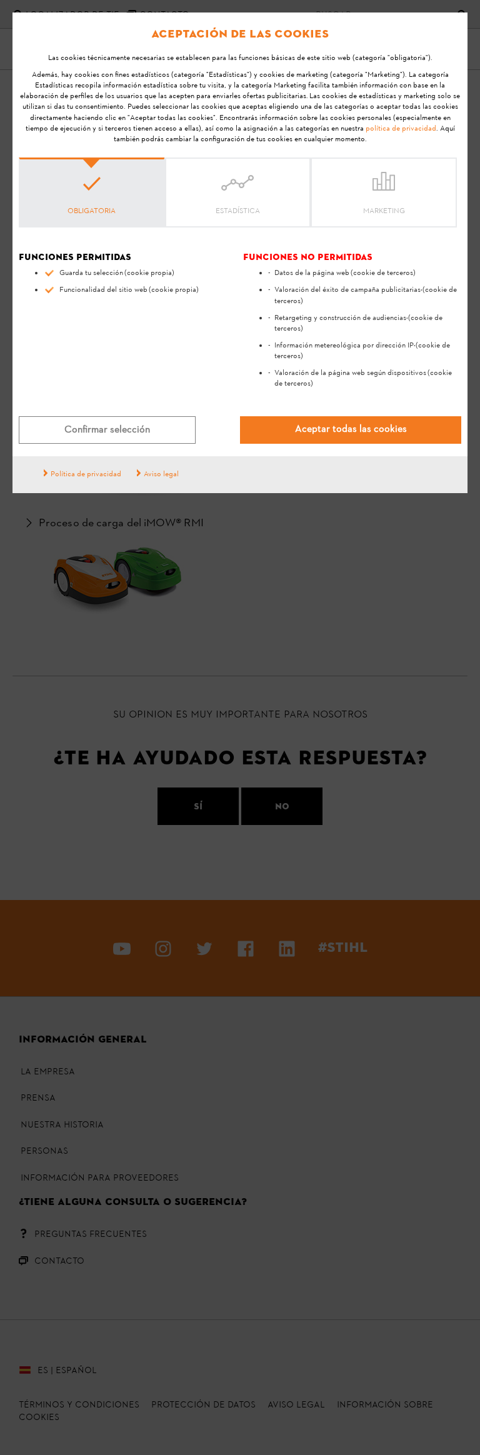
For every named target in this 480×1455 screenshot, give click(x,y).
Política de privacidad (86, 474)
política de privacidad (401, 129)
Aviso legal (161, 474)
